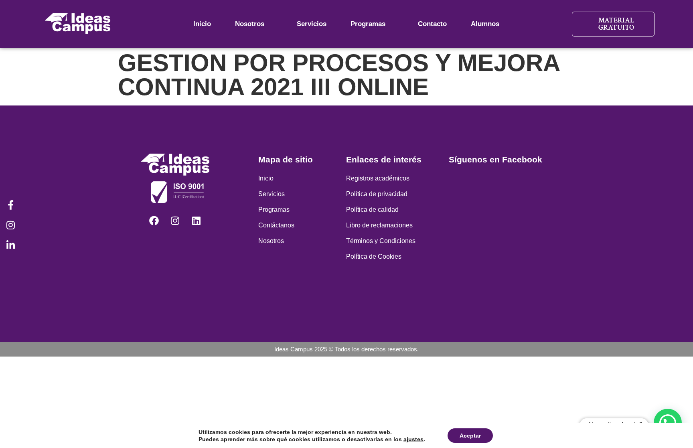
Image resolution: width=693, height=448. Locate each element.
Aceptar (470, 435)
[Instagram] (175, 220)
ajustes (413, 439)
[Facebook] (154, 220)
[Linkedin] (196, 220)
